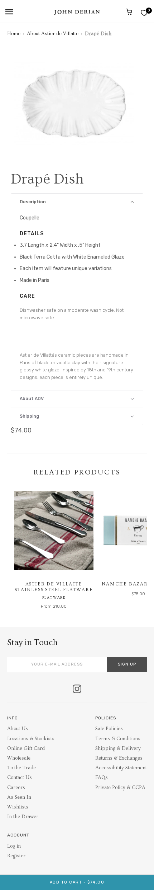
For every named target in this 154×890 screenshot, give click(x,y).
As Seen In (19, 797)
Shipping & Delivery (118, 748)
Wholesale (18, 758)
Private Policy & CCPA (120, 788)
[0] (144, 13)
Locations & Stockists (30, 739)
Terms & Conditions (117, 739)
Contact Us (19, 777)
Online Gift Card (26, 748)
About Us (17, 729)
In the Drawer (22, 817)
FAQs (101, 777)
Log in (14, 846)
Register (16, 856)
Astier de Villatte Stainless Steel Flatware (54, 586)
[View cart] (129, 12)
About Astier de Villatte (52, 34)
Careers (16, 788)
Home (13, 34)
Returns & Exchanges (119, 758)
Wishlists (17, 807)
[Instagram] (77, 690)
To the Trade (21, 768)
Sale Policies (109, 729)
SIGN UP (127, 664)
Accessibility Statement (121, 768)
